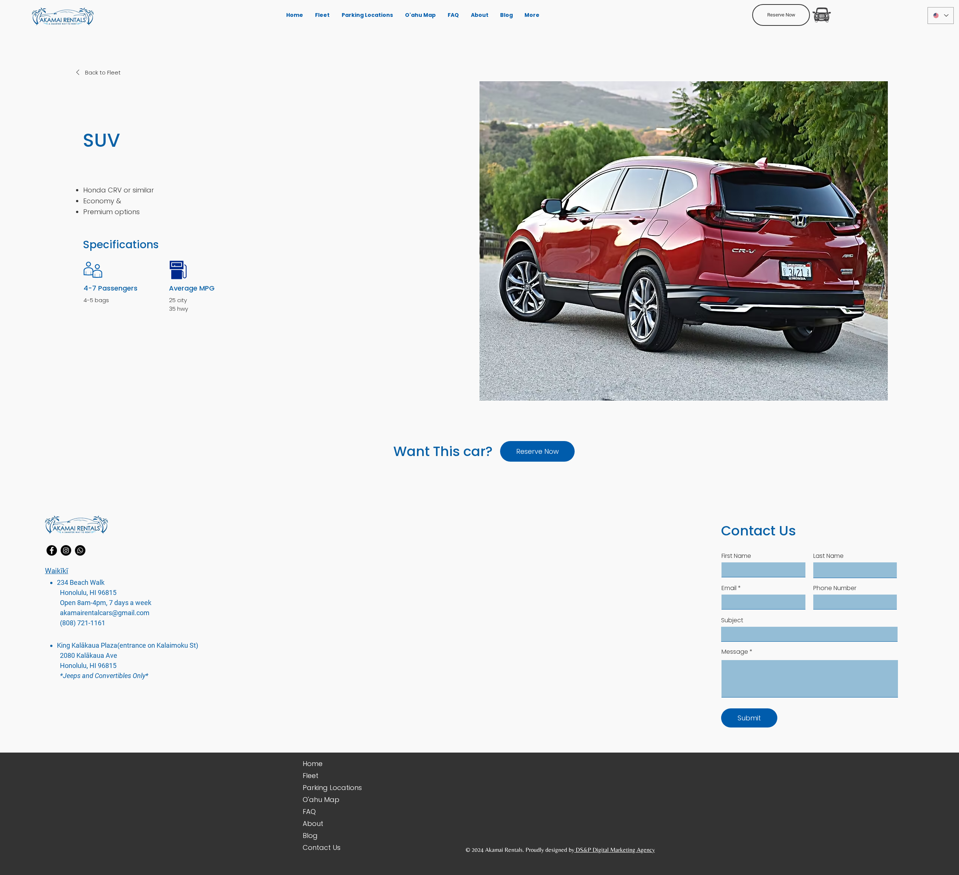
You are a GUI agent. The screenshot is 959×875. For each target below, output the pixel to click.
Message (734, 652)
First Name (736, 556)
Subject (732, 620)
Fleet (310, 775)
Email (728, 588)
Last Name (828, 556)
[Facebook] (51, 550)
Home (313, 763)
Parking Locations (332, 787)
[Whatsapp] (80, 550)
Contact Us (322, 847)
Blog (310, 835)
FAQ (309, 811)
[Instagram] (66, 550)
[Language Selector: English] (941, 15)
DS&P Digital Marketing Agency (614, 849)
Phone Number (834, 588)
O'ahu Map (321, 799)
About (313, 823)
